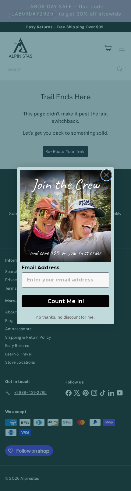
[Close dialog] (106, 175)
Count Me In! (66, 301)
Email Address (40, 267)
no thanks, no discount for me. (65, 316)
